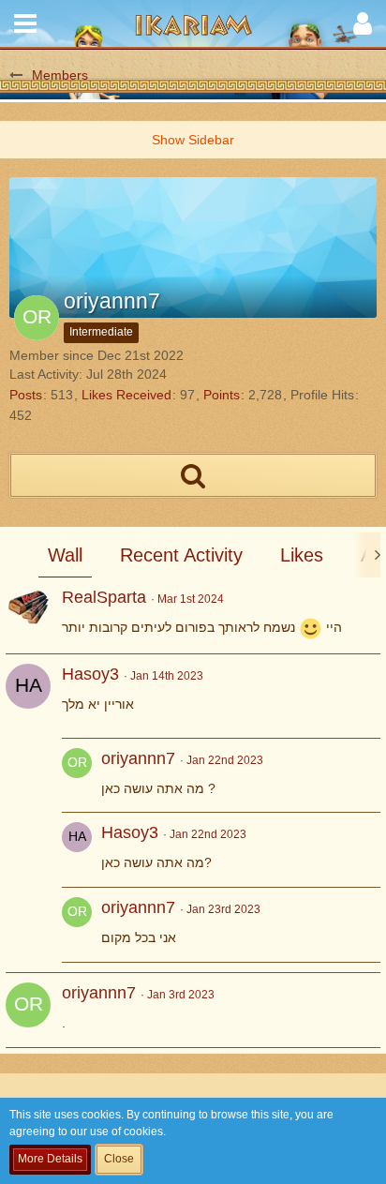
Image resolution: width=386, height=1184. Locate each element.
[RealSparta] (28, 609)
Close (119, 1158)
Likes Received (126, 394)
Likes (301, 555)
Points (221, 394)
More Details (50, 1158)
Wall (65, 555)
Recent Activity (181, 555)
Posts (25, 394)
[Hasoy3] (28, 686)
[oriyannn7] (77, 775)
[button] (25, 23)
